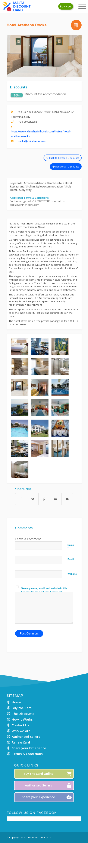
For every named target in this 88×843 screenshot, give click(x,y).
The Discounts (23, 713)
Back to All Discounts (67, 166)
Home (16, 702)
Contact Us (20, 725)
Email (70, 561)
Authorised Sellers (26, 736)
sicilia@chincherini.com (32, 141)
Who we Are (21, 731)
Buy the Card (22, 708)
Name (70, 546)
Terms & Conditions (27, 754)
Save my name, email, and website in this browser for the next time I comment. (44, 589)
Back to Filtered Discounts (63, 157)
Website (72, 573)
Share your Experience (29, 748)
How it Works (22, 719)
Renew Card (21, 742)
